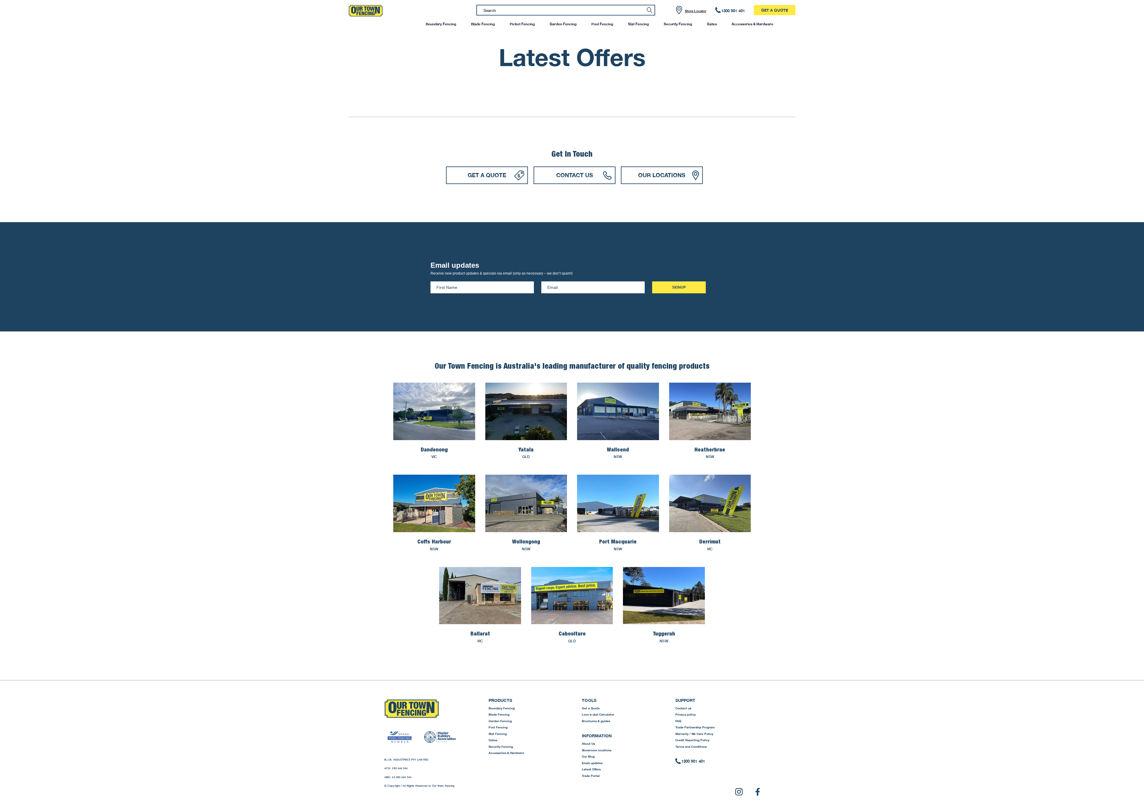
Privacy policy (685, 714)
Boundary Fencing (441, 24)
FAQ (678, 721)
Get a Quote (774, 10)
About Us (588, 743)
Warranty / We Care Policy (694, 734)
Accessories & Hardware (752, 24)
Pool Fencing (602, 24)
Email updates (592, 763)
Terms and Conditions (691, 746)
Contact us (683, 708)
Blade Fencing (483, 24)
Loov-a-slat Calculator (598, 714)
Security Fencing (678, 24)
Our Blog (588, 756)
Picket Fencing (522, 24)
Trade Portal (591, 776)
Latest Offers (591, 769)
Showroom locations (596, 750)
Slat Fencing (638, 24)
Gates (712, 24)
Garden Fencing (563, 24)
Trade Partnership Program (695, 727)
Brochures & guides (596, 721)
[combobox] (565, 10)
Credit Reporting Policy (692, 740)
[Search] (649, 10)
